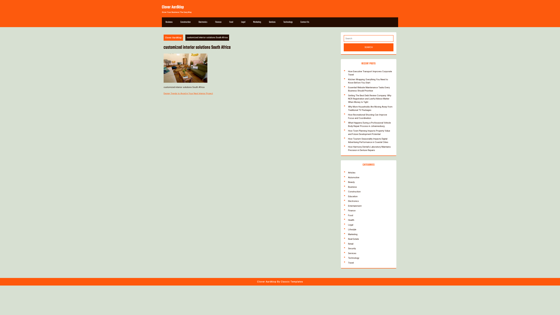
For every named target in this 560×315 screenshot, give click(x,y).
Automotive (353, 177)
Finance (218, 22)
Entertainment (355, 206)
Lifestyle (352, 229)
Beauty (351, 182)
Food (231, 22)
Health (351, 220)
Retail (350, 244)
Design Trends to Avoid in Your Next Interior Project (188, 93)
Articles (351, 172)
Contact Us (304, 22)
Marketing (257, 22)
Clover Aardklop (173, 7)
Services (272, 22)
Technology (288, 22)
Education (353, 196)
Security (352, 248)
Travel (351, 262)
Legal (243, 22)
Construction (185, 22)
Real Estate (353, 239)
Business (169, 22)
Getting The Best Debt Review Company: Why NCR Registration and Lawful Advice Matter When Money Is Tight (369, 98)
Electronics (202, 22)
